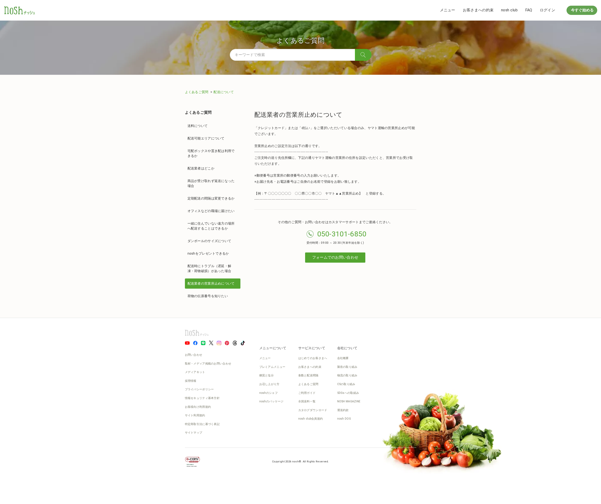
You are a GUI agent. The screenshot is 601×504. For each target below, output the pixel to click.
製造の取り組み (347, 367)
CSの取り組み (346, 384)
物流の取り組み (347, 375)
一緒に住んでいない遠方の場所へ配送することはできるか (211, 226)
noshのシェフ (268, 393)
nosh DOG (344, 418)
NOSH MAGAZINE (349, 401)
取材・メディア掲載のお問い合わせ (208, 363)
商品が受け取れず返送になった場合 (211, 183)
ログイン (547, 10)
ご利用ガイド (307, 393)
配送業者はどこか (201, 168)
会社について (347, 348)
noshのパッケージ (271, 401)
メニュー (447, 10)
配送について (223, 92)
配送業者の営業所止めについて (211, 283)
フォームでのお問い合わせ (335, 257)
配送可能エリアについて (206, 138)
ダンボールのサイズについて (209, 241)
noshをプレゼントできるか (208, 253)
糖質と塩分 (266, 375)
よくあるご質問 (197, 92)
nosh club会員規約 (310, 418)
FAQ (528, 10)
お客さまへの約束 (478, 10)
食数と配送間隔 (308, 375)
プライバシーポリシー (199, 389)
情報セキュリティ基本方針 (202, 398)
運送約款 (343, 410)
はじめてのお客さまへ (312, 358)
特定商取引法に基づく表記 (202, 424)
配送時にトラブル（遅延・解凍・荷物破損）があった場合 (209, 268)
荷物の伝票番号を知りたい (208, 296)
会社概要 (343, 358)
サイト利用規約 (195, 415)
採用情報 (190, 380)
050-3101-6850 (342, 234)
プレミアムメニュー (272, 367)
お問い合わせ (193, 354)
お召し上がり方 (269, 384)
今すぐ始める (582, 10)
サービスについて (311, 348)
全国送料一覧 (307, 401)
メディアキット (195, 372)
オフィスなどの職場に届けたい (211, 211)
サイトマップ (193, 432)
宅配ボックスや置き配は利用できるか (211, 153)
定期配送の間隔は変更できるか (211, 198)
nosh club (509, 10)
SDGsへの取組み (348, 393)
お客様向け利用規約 (198, 406)
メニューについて (272, 348)
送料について (198, 126)
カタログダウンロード (312, 410)
